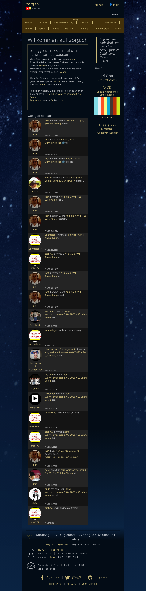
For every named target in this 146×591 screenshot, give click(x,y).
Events (29, 28)
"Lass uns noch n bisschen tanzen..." (61, 457)
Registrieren (36, 100)
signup (99, 4)
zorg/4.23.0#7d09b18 (57, 545)
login (116, 4)
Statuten (43, 22)
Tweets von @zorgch (107, 127)
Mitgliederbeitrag (63, 22)
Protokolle (111, 22)
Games (55, 28)
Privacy (71, 584)
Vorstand (84, 22)
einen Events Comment (66, 451)
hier (61, 100)
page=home (57, 549)
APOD (107, 87)
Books (118, 28)
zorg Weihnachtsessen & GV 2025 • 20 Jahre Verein (66, 314)
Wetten (69, 28)
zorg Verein (89, 584)
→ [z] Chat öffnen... (107, 80)
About (73, 59)
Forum (42, 28)
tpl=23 (42, 549)
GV (97, 22)
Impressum (55, 584)
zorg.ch (32, 3)
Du (52, 100)
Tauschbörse (101, 28)
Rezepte (83, 28)
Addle (57, 81)
